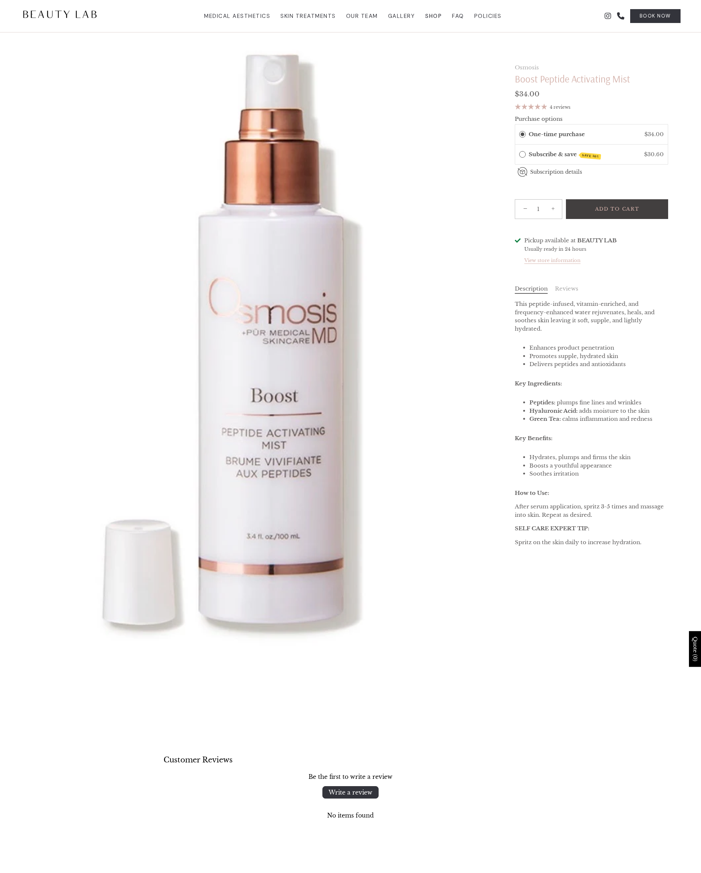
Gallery (401, 16)
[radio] (522, 134)
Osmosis (527, 67)
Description (531, 288)
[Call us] (620, 16)
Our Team (362, 16)
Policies (488, 16)
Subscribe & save (564, 154)
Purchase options (539, 118)
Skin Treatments (308, 16)
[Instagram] (608, 16)
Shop (433, 16)
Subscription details (556, 172)
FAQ (458, 16)
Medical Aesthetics (237, 16)
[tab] (535, 288)
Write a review (350, 792)
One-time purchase (557, 134)
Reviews (566, 288)
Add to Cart (617, 209)
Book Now (655, 16)
